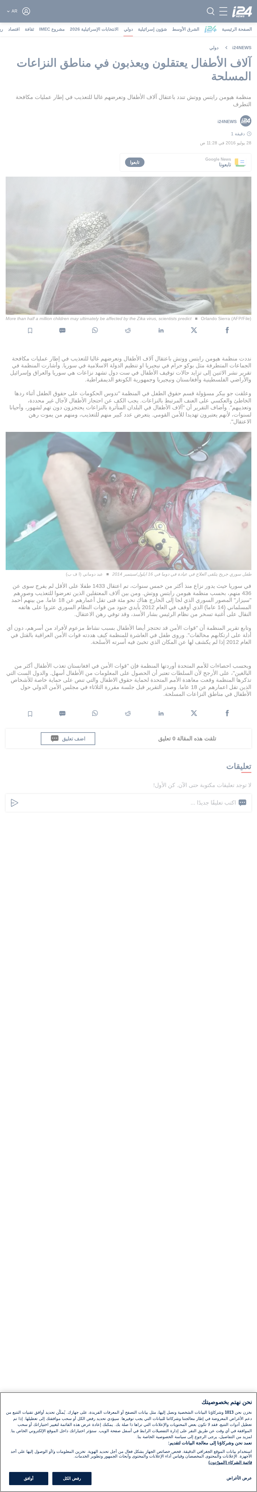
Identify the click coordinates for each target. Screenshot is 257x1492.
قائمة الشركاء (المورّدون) (230, 1462)
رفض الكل (72, 1478)
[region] (128, 1442)
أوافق (29, 1478)
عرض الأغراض (239, 1478)
